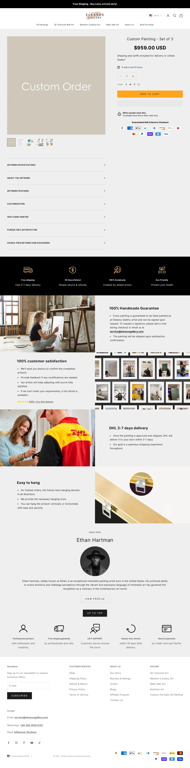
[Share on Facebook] (126, 84)
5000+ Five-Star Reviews (41, 401)
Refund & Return (78, 683)
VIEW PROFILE (95, 598)
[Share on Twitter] (130, 84)
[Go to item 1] (11, 142)
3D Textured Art (159, 673)
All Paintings (42, 24)
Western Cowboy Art (90, 24)
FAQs (72, 673)
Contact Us (116, 700)
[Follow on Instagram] (16, 742)
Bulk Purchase (147, 24)
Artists (114, 683)
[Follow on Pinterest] (24, 742)
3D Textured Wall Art (64, 24)
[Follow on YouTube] (31, 742)
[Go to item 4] (40, 142)
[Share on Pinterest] (134, 84)
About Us (129, 24)
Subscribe (19, 695)
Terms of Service (78, 694)
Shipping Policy (78, 678)
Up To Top (95, 613)
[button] (150, 103)
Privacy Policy (77, 689)
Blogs (113, 689)
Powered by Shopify (82, 756)
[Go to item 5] (49, 142)
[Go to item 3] (30, 142)
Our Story (115, 673)
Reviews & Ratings (120, 678)
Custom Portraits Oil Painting (166, 694)
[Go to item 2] (21, 142)
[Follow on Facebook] (8, 742)
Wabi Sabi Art (112, 24)
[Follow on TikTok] (39, 742)
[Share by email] (138, 84)
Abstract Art (157, 689)
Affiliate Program (119, 694)
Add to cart (150, 94)
